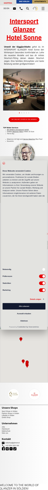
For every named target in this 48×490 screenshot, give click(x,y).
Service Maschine (29, 139)
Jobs (3, 427)
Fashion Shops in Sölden (10, 413)
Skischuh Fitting (17, 132)
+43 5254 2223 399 (12, 446)
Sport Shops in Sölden (9, 411)
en (8, 8)
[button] (19, 112)
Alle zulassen (24, 306)
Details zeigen (35, 299)
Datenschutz (6, 431)
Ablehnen (24, 321)
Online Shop (6, 417)
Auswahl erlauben (24, 314)
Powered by (24, 327)
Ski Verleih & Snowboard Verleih (18, 130)
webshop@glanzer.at (12, 443)
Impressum (6, 429)
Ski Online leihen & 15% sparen (24, 119)
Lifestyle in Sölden (8, 415)
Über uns (5, 433)
